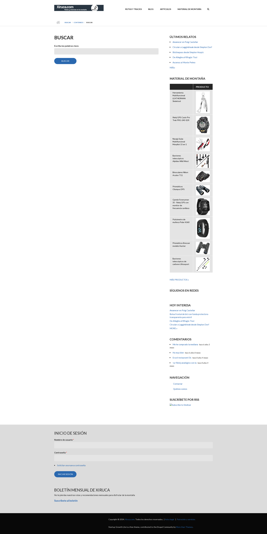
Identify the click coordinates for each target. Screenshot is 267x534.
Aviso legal (169, 519)
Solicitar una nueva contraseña (71, 465)
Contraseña (60, 452)
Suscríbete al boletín (66, 500)
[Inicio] (79, 7)
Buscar (68, 22)
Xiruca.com (129, 519)
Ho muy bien (178, 352)
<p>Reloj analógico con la (184, 363)
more (173, 328)
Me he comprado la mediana (185, 344)
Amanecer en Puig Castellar (185, 42)
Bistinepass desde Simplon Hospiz (188, 52)
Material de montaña (189, 9)
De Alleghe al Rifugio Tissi (185, 57)
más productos (179, 279)
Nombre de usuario (64, 440)
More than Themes (184, 527)
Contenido (78, 22)
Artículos (165, 9)
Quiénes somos (180, 389)
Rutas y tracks (133, 9)
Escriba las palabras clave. (66, 46)
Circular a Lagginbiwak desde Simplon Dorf (192, 47)
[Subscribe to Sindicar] (191, 405)
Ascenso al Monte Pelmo (184, 62)
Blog (151, 9)
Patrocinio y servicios (186, 519)
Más (172, 67)
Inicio (58, 22)
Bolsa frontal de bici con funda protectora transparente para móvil (189, 315)
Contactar (178, 384)
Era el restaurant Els (182, 357)
